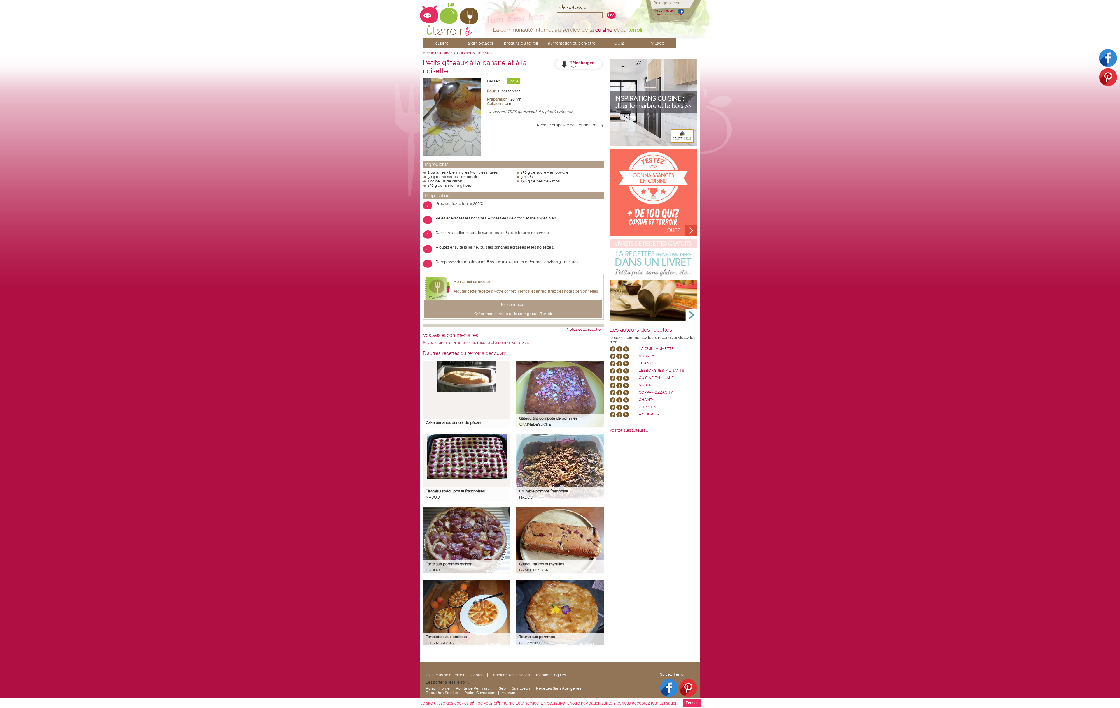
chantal (648, 399)
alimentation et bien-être (571, 43)
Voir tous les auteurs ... (629, 430)
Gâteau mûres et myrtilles (541, 564)
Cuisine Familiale (656, 378)
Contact (477, 675)
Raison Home (438, 688)
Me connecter (663, 11)
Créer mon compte (667, 14)
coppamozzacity (656, 392)
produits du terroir (521, 43)
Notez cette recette (584, 329)
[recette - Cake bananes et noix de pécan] (467, 391)
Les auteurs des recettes (641, 330)
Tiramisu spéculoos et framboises (455, 491)
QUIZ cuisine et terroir (445, 675)
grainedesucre (535, 424)
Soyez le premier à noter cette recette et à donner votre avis (476, 342)
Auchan (508, 693)
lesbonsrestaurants (661, 370)
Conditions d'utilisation (510, 675)
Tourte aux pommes (537, 637)
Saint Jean (521, 688)
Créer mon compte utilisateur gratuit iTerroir (513, 313)
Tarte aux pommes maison (449, 564)
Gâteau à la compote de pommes (548, 418)
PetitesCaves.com (480, 693)
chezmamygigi (440, 643)
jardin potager (480, 43)
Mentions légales (551, 675)
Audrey (646, 356)
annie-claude (653, 414)
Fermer (692, 703)
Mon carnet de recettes (472, 282)
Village (657, 43)
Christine (649, 407)
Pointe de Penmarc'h (474, 688)
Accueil (429, 53)
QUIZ (619, 43)
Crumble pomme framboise (543, 491)
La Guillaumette (656, 348)
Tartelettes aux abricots (446, 637)
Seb (502, 688)
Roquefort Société (442, 693)
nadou (433, 497)
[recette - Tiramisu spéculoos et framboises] (467, 477)
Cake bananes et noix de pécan (453, 422)
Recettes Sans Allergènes (558, 688)
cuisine (442, 43)
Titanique (649, 363)
